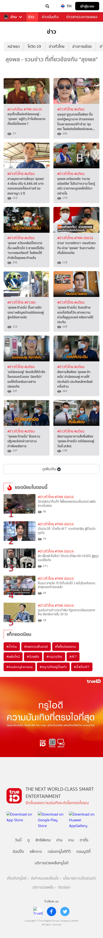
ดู (28, 840)
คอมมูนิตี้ (83, 851)
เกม (71, 840)
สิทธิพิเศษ (43, 840)
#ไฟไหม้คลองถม (65, 646)
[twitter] (65, 911)
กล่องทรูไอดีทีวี (59, 851)
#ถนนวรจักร (54, 656)
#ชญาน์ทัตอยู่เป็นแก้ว (53, 666)
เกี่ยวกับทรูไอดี (17, 878)
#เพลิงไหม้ (13, 656)
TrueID (13, 6)
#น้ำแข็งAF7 (82, 666)
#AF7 (73, 656)
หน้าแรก (14, 46)
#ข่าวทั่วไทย (15, 109)
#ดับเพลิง (33, 656)
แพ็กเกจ (36, 851)
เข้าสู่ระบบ (87, 6)
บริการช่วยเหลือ (43, 887)
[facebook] (51, 911)
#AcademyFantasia (19, 666)
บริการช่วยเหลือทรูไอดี (52, 863)
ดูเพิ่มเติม (49, 469)
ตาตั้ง (84, 840)
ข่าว (31, 17)
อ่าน (14, 17)
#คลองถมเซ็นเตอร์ (36, 646)
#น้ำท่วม (11, 646)
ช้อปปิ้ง (18, 851)
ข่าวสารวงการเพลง (81, 17)
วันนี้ (18, 840)
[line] (38, 911)
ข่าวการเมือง (82, 46)
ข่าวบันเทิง (50, 17)
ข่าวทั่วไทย (56, 46)
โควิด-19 (34, 46)
